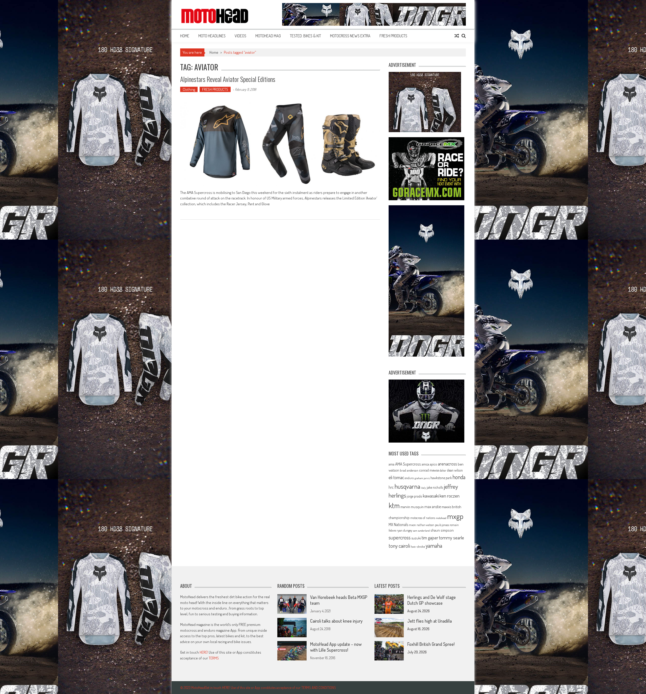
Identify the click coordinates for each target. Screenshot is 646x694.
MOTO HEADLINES (212, 35)
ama (391, 464)
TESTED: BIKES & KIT (305, 35)
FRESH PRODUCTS (393, 35)
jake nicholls (435, 487)
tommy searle (451, 537)
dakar (443, 470)
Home (184, 35)
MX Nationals (398, 524)
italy (423, 487)
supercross (400, 537)
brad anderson (409, 470)
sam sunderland (421, 530)
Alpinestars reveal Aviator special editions (227, 79)
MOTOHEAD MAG (268, 35)
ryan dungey (404, 530)
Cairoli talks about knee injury (336, 621)
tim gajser (430, 537)
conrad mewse (429, 470)
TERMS (214, 658)
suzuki (416, 538)
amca (425, 464)
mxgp (455, 516)
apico (433, 464)
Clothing (189, 89)
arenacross (447, 464)
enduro (409, 478)
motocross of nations (422, 518)
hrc (391, 487)
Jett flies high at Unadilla (429, 621)
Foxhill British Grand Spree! (430, 644)
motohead (441, 518)
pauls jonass (442, 525)
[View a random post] (456, 36)
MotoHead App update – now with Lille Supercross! (336, 647)
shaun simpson (442, 530)
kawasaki (431, 496)
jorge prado (414, 496)
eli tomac (396, 477)
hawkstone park (441, 478)
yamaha (434, 545)
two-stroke (418, 546)
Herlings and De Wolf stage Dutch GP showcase (431, 600)
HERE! (204, 652)
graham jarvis (422, 478)
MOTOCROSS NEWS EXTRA (350, 35)
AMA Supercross (408, 464)
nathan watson (425, 525)
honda (458, 477)
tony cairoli (399, 545)
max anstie (432, 506)
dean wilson (455, 470)
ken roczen (450, 496)
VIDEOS (240, 35)
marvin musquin (412, 506)
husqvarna (407, 486)
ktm (394, 505)
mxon (412, 525)
